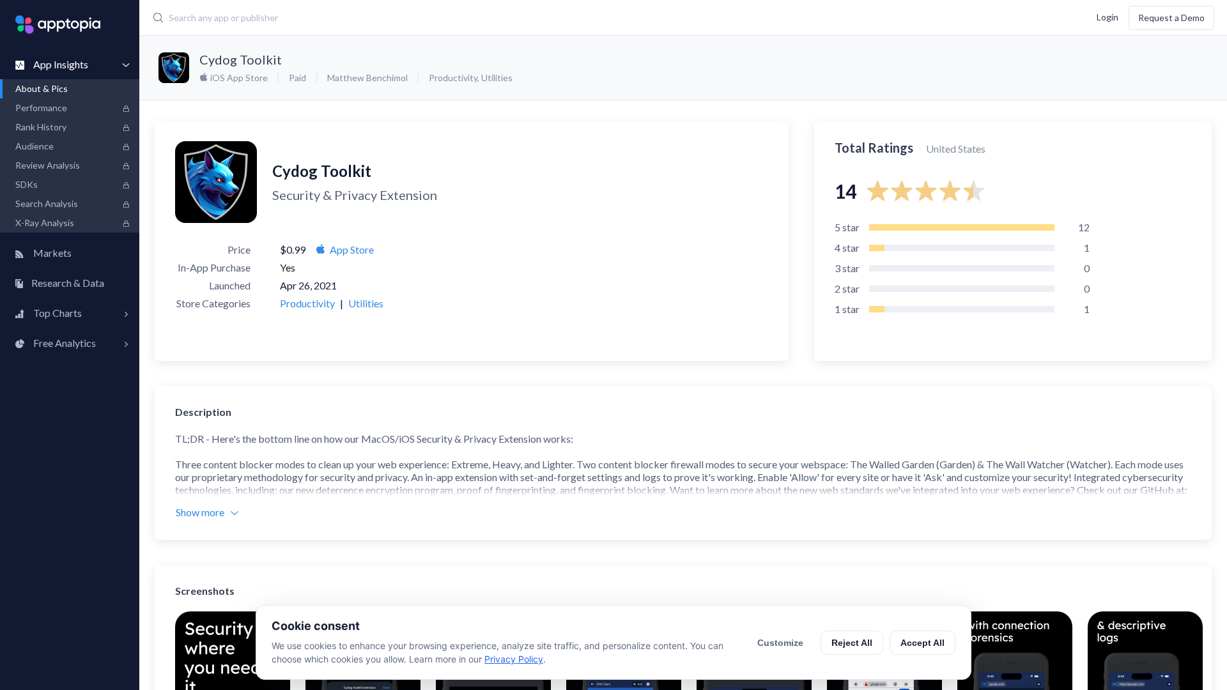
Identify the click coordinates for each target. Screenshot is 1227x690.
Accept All (922, 643)
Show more (200, 512)
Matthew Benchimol (367, 77)
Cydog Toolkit (240, 59)
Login (1107, 16)
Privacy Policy (513, 659)
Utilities (497, 77)
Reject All (851, 643)
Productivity (453, 77)
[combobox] (495, 18)
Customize (780, 643)
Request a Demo (1171, 17)
